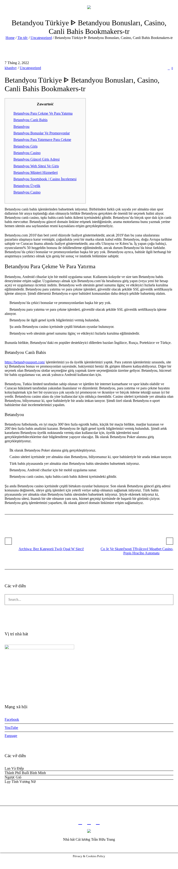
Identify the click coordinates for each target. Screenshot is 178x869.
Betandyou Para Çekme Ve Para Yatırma (43, 113)
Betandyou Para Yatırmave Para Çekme (42, 140)
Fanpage (11, 736)
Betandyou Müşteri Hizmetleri (35, 172)
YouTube (11, 728)
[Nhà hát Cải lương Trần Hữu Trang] (89, 7)
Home (10, 38)
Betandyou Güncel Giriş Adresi (36, 159)
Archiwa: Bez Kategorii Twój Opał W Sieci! (51, 549)
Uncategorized (41, 38)
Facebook (12, 719)
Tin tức (22, 38)
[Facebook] (80, 822)
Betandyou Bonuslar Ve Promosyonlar (41, 133)
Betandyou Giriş (25, 146)
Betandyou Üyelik (26, 186)
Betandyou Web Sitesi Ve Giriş (36, 166)
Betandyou (21, 127)
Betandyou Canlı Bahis (30, 120)
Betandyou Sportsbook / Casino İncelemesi (44, 179)
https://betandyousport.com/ (25, 362)
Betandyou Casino (27, 153)
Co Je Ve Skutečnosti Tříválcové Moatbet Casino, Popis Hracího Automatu (137, 551)
